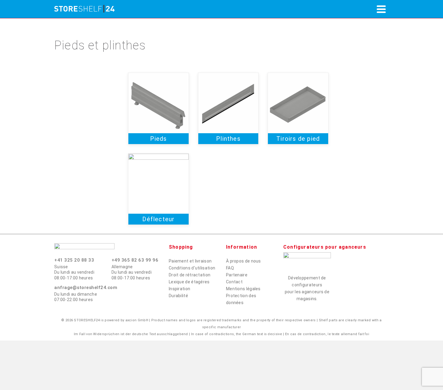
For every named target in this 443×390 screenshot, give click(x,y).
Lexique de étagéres (189, 281)
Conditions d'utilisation (192, 268)
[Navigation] (381, 9)
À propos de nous (243, 261)
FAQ (230, 268)
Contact (234, 281)
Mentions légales (243, 288)
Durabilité (178, 295)
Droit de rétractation (189, 274)
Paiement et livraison (190, 261)
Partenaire (236, 274)
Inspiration (179, 288)
